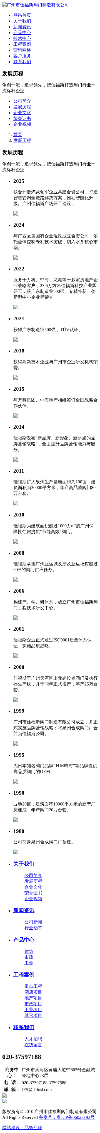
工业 (28, 963)
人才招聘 (33, 1039)
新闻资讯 (22, 26)
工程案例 (22, 44)
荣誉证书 (22, 118)
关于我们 (22, 21)
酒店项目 (33, 992)
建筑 (28, 951)
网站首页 (22, 15)
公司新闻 (33, 922)
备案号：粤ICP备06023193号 (67, 1117)
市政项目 (33, 1003)
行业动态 (33, 927)
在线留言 (33, 1044)
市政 (28, 957)
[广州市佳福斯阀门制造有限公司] (35, 4)
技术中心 (22, 38)
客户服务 (22, 55)
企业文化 (22, 112)
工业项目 (33, 1009)
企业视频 (22, 124)
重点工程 (33, 986)
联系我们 (22, 61)
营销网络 (22, 50)
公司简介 (22, 101)
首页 (17, 134)
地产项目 (33, 998)
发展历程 (22, 106)
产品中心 (22, 32)
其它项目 (33, 1015)
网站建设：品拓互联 (22, 1127)
